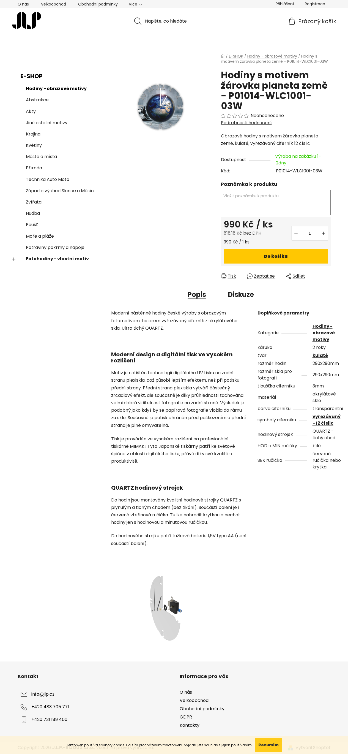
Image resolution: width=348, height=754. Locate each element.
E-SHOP (31, 76)
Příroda (34, 168)
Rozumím (268, 745)
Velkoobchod (53, 4)
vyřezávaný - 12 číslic (327, 419)
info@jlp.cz (42, 694)
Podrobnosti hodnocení (246, 123)
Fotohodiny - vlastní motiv (57, 259)
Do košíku (275, 256)
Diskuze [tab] (241, 294)
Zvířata (34, 202)
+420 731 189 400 (49, 719)
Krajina (33, 134)
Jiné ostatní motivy (46, 123)
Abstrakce (37, 100)
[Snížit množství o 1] (296, 233)
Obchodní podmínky (98, 4)
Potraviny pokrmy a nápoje (55, 247)
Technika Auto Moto (47, 179)
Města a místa (41, 156)
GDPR (186, 717)
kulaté (320, 355)
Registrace (315, 4)
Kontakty (189, 725)
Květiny (34, 145)
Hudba (33, 213)
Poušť (32, 224)
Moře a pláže (40, 236)
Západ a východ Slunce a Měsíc (60, 191)
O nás (23, 4)
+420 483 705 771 (50, 707)
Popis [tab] (197, 294)
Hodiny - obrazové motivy (56, 88)
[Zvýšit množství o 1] (323, 233)
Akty (31, 111)
